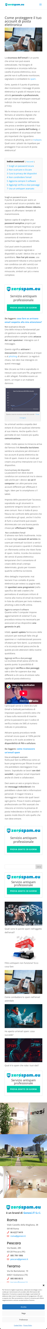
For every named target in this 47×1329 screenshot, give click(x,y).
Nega (24, 1313)
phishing (13, 356)
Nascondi (30, 162)
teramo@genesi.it (19, 1282)
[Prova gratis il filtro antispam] (23, 309)
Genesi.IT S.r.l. (32, 1212)
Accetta (23, 1307)
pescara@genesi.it (19, 1259)
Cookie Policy (18, 1325)
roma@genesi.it (18, 1236)
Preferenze (23, 1319)
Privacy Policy (27, 1325)
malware (37, 139)
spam (33, 78)
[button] (43, 1285)
